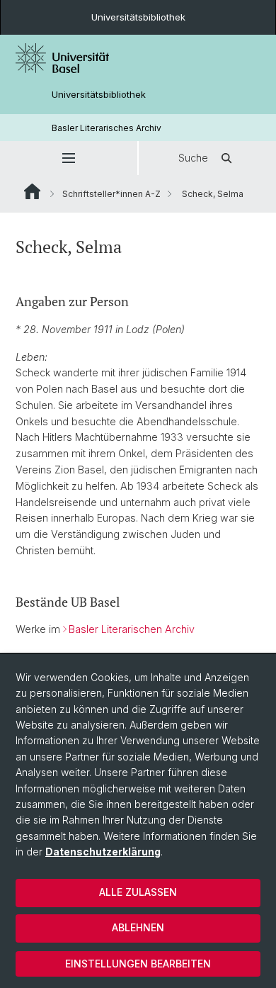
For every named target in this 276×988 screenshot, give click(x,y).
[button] (68, 158)
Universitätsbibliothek (138, 17)
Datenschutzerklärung (103, 852)
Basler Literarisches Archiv (106, 128)
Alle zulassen (138, 892)
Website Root (32, 191)
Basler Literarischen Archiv (132, 629)
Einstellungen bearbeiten (138, 964)
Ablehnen (138, 927)
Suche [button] (193, 158)
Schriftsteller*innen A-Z (111, 194)
